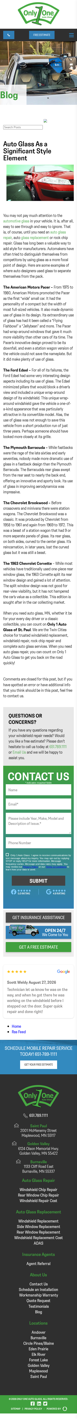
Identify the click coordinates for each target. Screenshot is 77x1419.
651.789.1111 (58, 746)
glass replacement (35, 237)
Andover (39, 1332)
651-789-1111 (46, 1054)
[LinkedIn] (39, 1403)
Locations (38, 1323)
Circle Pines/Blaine (38, 1343)
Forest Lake (38, 1359)
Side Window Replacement (38, 1226)
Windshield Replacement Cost (38, 1237)
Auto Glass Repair (38, 1180)
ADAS (38, 1243)
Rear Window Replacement (38, 1232)
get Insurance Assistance (38, 917)
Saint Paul (38, 1376)
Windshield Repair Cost (38, 1200)
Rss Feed (19, 1031)
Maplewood (38, 1370)
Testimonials (38, 1306)
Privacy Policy (33, 1408)
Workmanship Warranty (38, 1295)
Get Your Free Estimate (38, 1064)
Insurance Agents (38, 1254)
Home (16, 1026)
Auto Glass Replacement (38, 1211)
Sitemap (15, 1408)
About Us (38, 1274)
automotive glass (16, 220)
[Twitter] (45, 1403)
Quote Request (38, 1300)
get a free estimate (38, 947)
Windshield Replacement (38, 1221)
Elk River (39, 1354)
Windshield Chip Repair (38, 1189)
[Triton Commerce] (64, 1408)
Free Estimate (41, 35)
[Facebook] (32, 1403)
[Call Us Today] (8, 35)
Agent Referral (38, 1263)
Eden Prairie (38, 1348)
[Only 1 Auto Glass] (38, 23)
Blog (38, 1311)
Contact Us (39, 1284)
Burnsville (38, 1337)
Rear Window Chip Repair (38, 1195)
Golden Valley (38, 1365)
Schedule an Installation (38, 1289)
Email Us (19, 752)
